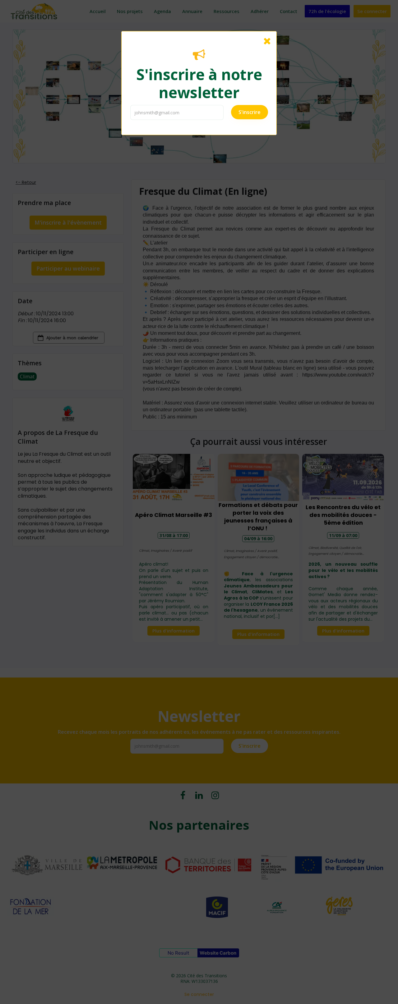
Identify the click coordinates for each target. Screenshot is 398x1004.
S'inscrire (249, 112)
